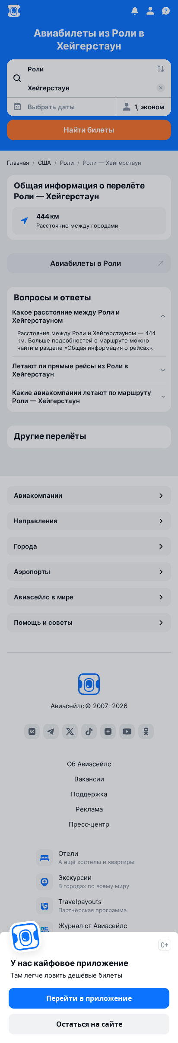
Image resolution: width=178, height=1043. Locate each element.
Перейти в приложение (89, 998)
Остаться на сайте (89, 1024)
